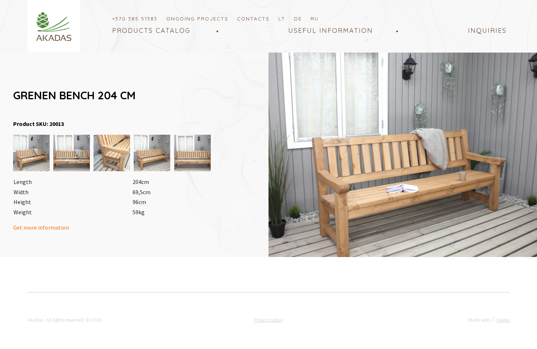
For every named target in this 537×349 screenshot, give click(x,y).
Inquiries (487, 30)
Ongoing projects (197, 18)
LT (281, 18)
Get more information (41, 227)
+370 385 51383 (134, 18)
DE (298, 18)
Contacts (253, 18)
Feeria (503, 320)
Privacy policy (268, 320)
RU (315, 18)
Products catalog (151, 30)
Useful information (330, 30)
